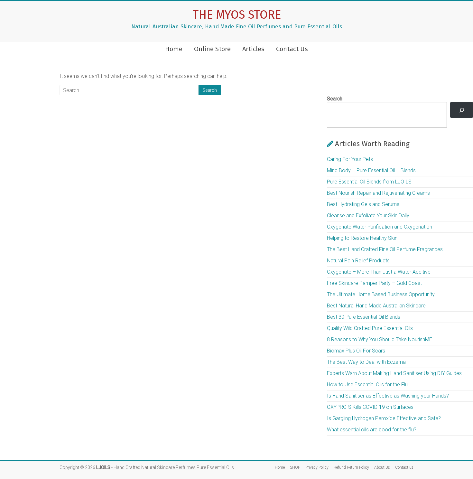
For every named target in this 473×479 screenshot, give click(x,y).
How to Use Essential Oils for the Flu (367, 384)
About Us (382, 467)
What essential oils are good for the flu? (371, 430)
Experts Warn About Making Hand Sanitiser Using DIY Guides (394, 373)
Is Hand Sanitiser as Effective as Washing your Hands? (388, 396)
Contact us (404, 467)
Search (334, 99)
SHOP (295, 467)
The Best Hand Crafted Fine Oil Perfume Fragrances (385, 249)
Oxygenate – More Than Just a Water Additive (379, 272)
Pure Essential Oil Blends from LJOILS (369, 182)
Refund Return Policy (351, 467)
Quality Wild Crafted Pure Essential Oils (370, 328)
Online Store (212, 49)
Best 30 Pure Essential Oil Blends (363, 317)
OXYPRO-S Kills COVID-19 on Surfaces (370, 407)
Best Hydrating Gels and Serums (363, 204)
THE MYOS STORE (236, 15)
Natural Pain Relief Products (358, 261)
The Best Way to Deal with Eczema (366, 362)
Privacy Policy (317, 467)
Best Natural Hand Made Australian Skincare (376, 306)
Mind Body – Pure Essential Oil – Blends (371, 170)
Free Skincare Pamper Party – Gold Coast (374, 283)
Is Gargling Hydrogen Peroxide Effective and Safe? (384, 418)
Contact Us (292, 49)
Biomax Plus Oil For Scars (356, 351)
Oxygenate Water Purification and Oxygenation (379, 227)
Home (173, 49)
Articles (253, 49)
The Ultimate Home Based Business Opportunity (381, 294)
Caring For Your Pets (350, 159)
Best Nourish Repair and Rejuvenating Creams (378, 193)
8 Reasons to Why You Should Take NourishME (379, 339)
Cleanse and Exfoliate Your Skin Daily (368, 215)
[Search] (461, 110)
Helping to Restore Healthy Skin (362, 238)
